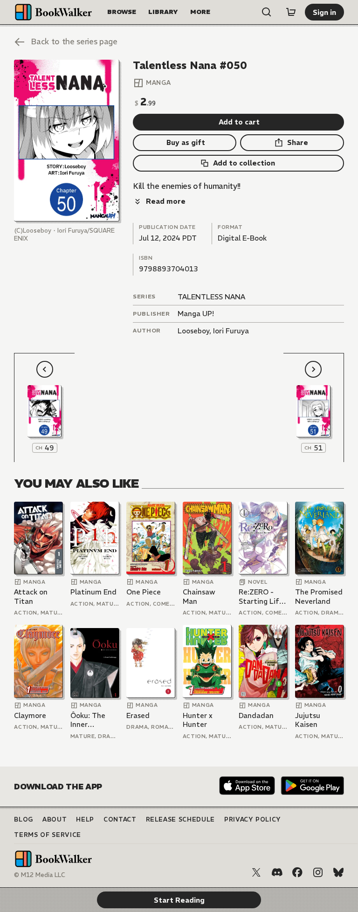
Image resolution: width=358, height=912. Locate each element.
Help (85, 819)
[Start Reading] (66, 141)
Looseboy (193, 330)
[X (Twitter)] (256, 872)
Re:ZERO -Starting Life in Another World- (261, 596)
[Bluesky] (338, 872)
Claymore (30, 715)
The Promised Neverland (319, 596)
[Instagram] (318, 872)
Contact (120, 819)
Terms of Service (47, 835)
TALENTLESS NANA (211, 296)
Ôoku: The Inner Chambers (87, 720)
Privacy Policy (252, 819)
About (54, 819)
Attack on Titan (31, 596)
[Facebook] (297, 872)
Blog (23, 819)
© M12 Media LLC (39, 875)
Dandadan (256, 715)
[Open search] (266, 12)
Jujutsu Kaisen (307, 720)
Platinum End (93, 591)
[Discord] (276, 872)
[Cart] (291, 12)
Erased (138, 715)
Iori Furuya (231, 330)
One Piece (143, 591)
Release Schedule (180, 819)
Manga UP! (196, 313)
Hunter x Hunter (198, 720)
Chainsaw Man (199, 596)
